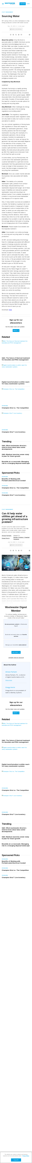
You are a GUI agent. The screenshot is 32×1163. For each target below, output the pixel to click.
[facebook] (10, 34)
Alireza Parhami (6, 535)
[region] (16, 1157)
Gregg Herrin (6, 538)
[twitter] (16, 34)
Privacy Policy (25, 1155)
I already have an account (16, 657)
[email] (21, 34)
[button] (3, 4)
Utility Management (7, 12)
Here (10, 310)
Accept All (16, 1159)
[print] (29, 34)
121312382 (11, 556)
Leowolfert (17, 556)
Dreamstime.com (24, 556)
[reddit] (18, 34)
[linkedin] (13, 34)
